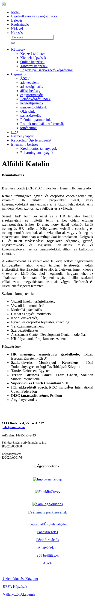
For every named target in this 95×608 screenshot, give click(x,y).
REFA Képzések (14, 587)
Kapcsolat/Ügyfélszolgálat (47, 524)
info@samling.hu (14, 427)
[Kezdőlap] (4, 4)
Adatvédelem (47, 548)
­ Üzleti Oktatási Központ (20, 579)
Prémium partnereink (47, 512)
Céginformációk (47, 540)
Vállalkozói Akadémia (18, 594)
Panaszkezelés (47, 532)
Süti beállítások (47, 555)
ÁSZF (47, 563)
